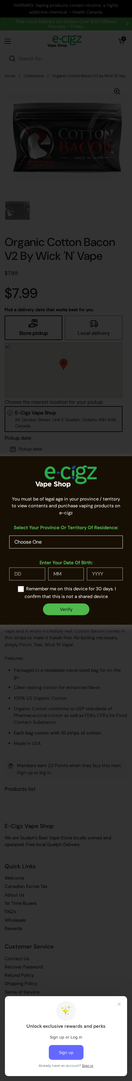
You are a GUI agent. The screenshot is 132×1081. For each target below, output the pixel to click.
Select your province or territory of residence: (66, 528)
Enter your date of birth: (66, 563)
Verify (66, 609)
